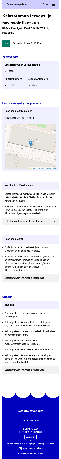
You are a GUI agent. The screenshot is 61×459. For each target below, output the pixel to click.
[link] (30, 454)
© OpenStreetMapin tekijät (47, 168)
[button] (30, 143)
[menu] (53, 4)
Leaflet (33, 168)
